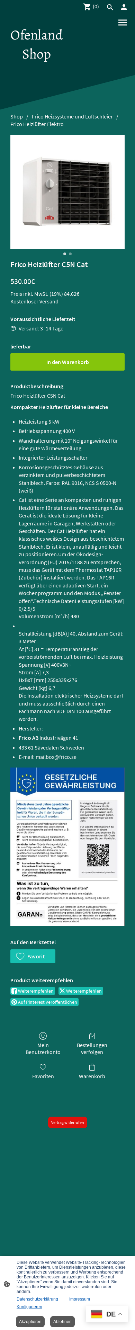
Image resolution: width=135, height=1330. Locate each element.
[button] (32, 956)
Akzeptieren (30, 1321)
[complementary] (107, 1314)
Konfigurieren (29, 1306)
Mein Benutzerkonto (43, 1048)
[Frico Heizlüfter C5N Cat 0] (67, 192)
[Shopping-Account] (124, 7)
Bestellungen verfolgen (92, 1048)
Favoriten (43, 1076)
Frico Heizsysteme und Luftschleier (72, 116)
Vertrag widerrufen (67, 1122)
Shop (16, 116)
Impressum (79, 1299)
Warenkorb (92, 1076)
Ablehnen (62, 1321)
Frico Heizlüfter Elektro (37, 124)
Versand (48, 301)
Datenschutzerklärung (37, 1299)
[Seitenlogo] (36, 69)
